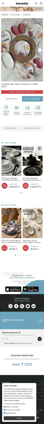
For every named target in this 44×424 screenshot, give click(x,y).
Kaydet (19, 418)
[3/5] (34, 99)
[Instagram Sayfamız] (10, 306)
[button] (20, 193)
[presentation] (4, 50)
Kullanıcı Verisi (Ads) (12, 410)
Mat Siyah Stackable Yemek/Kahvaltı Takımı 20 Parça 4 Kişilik (32, 179)
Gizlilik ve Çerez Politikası (11, 400)
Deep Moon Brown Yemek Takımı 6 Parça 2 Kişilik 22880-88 (31, 241)
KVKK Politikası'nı (10, 343)
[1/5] (32, 99)
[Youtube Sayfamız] (28, 306)
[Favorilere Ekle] (18, 148)
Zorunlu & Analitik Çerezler (15, 404)
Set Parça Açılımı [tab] (11, 99)
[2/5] (33, 99)
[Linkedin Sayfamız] (33, 306)
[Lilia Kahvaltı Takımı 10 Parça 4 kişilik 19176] (22, 49)
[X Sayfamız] (22, 306)
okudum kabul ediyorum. (18, 343)
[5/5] (36, 99)
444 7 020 (22, 364)
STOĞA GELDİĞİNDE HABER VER (22, 92)
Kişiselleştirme (10, 413)
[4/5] (35, 99)
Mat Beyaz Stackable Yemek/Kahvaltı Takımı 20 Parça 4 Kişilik (11, 179)
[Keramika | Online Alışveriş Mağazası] (22, 3)
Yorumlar (26, 99)
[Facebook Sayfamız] (16, 306)
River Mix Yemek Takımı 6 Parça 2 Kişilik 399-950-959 (11, 241)
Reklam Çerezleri (11, 407)
